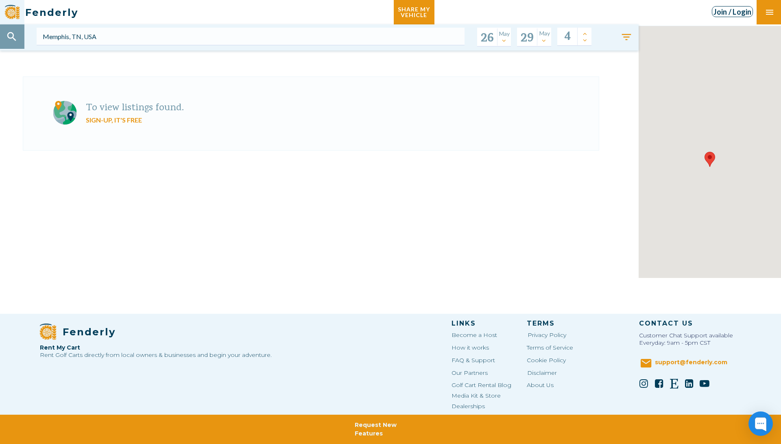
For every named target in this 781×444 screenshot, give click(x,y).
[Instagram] (644, 383)
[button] (710, 159)
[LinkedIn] (689, 383)
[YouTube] (704, 383)
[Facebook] (659, 383)
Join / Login (732, 11)
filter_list (626, 37)
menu (769, 12)
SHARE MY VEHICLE (414, 12)
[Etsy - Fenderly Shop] (674, 383)
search (12, 37)
